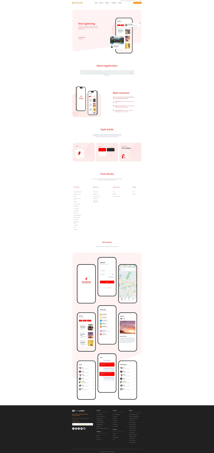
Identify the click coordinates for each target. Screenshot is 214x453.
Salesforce (115, 433)
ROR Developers (132, 432)
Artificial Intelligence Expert (134, 414)
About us (98, 435)
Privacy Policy (99, 439)
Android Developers (132, 436)
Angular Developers (132, 426)
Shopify (114, 435)
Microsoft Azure (116, 437)
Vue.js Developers (132, 428)
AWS (114, 439)
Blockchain (115, 418)
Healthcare (115, 422)
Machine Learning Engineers (134, 416)
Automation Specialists (133, 418)
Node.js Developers (132, 430)
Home (96, 2)
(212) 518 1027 (123, 0)
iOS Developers (132, 438)
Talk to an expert (82, 424)
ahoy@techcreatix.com (132, 0)
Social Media (115, 426)
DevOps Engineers (132, 440)
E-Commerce (115, 424)
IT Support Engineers (133, 442)
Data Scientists (131, 420)
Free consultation (137, 2)
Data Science (115, 420)
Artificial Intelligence (116, 414)
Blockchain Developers (133, 434)
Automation (115, 416)
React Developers (132, 424)
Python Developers (132, 422)
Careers (120, 2)
